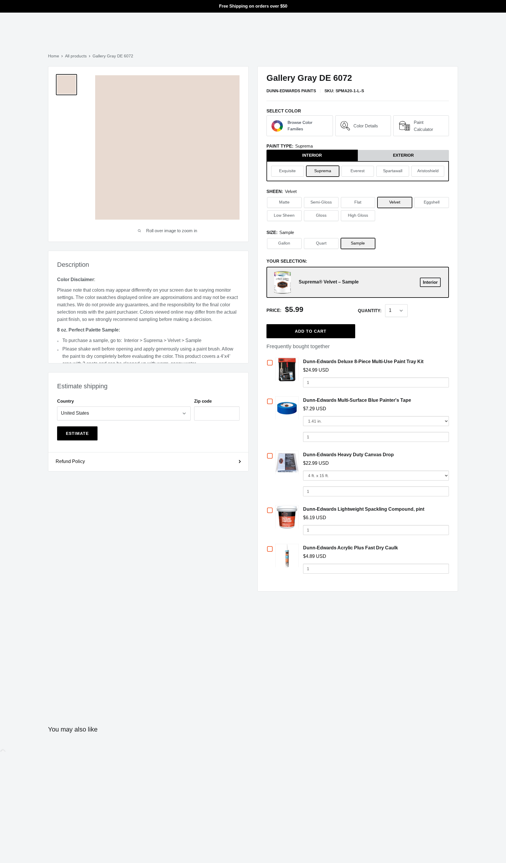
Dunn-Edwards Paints (291, 90)
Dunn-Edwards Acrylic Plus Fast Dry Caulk (350, 547)
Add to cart (310, 331)
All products (76, 56)
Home (53, 56)
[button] (299, 125)
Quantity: (370, 310)
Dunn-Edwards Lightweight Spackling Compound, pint (363, 509)
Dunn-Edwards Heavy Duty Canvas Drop (348, 454)
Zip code (203, 401)
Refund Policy (70, 461)
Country (65, 401)
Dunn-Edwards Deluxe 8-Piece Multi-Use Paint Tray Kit (363, 361)
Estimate (77, 433)
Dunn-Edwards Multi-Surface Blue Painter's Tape (357, 400)
